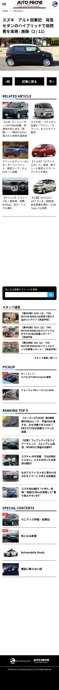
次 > (51, 81)
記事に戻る (29, 81)
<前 (7, 81)
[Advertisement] (29, 251)
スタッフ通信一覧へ (44, 357)
